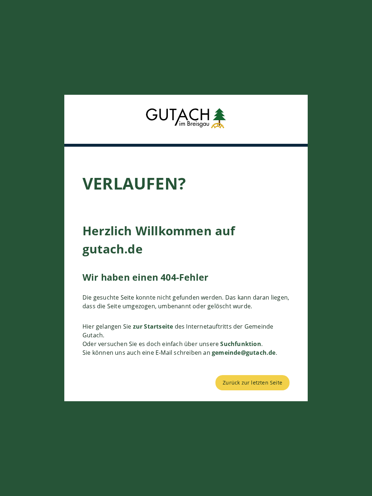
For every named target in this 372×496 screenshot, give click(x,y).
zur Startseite (153, 326)
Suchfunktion (240, 344)
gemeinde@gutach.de (244, 353)
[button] (186, 119)
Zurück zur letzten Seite (252, 382)
